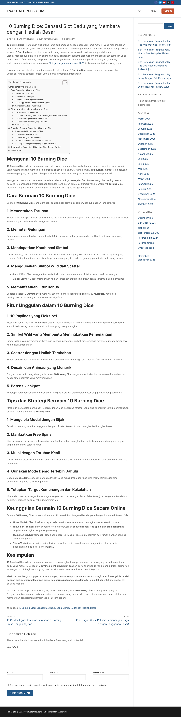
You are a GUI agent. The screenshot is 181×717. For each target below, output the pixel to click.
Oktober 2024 (145, 204)
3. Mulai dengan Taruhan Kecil (28, 137)
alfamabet (143, 256)
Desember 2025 (146, 133)
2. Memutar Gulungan (24, 96)
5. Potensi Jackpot (23, 125)
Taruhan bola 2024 (148, 237)
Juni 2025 (143, 163)
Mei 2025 (143, 168)
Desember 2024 (146, 193)
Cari (169, 26)
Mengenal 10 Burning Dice (23, 87)
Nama (10, 672)
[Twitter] (160, 2)
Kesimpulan (16, 150)
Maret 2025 (144, 178)
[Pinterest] (172, 2)
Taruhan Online (146, 242)
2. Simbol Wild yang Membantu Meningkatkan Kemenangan (41, 115)
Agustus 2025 (145, 153)
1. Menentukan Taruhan (25, 93)
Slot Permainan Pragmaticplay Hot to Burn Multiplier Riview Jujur (154, 53)
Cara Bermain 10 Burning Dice (25, 90)
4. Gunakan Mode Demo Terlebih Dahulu (33, 140)
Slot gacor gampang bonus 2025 (66, 63)
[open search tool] (139, 11)
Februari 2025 (145, 183)
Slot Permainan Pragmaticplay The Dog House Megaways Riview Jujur (154, 66)
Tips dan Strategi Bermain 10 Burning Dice (31, 128)
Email (54, 672)
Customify (62, 711)
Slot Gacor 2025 (147, 222)
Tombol (167, 11)
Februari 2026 (145, 123)
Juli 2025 (143, 158)
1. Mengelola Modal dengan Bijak (29, 131)
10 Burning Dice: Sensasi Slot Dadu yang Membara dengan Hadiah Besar (57, 607)
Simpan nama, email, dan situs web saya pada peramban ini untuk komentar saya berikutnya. (60, 685)
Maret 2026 (144, 118)
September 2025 (147, 148)
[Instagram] (168, 2)
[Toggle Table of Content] (63, 82)
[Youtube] (164, 2)
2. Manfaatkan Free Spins (26, 134)
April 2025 (143, 173)
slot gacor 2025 (146, 259)
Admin (12, 39)
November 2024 (147, 199)
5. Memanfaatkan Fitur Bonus (28, 106)
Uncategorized (146, 247)
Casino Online (145, 217)
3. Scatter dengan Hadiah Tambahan (31, 118)
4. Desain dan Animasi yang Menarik (31, 121)
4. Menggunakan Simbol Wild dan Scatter (33, 103)
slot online (143, 227)
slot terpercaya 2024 (49, 39)
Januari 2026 (145, 128)
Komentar (13, 647)
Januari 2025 (145, 189)
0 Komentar (69, 39)
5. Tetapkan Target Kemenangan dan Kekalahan (36, 144)
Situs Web (98, 672)
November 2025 (147, 138)
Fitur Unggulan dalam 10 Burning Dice (29, 109)
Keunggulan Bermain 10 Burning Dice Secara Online (36, 147)
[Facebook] (156, 2)
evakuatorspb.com (25, 11)
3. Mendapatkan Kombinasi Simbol (30, 100)
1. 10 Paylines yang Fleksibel (27, 112)
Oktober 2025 (145, 143)
